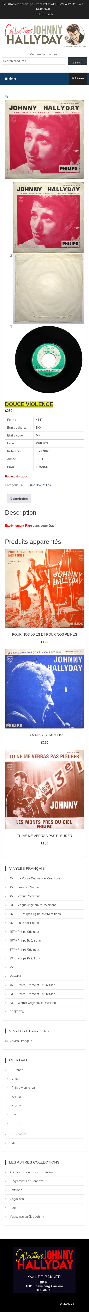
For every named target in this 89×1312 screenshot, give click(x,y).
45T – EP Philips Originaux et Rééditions (35, 914)
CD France (16, 1070)
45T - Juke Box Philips (36, 485)
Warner (16, 1096)
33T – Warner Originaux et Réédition (33, 1003)
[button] (7, 97)
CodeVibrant (67, 1304)
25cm (13, 967)
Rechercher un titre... (44, 54)
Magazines (17, 1199)
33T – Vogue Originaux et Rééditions (33, 905)
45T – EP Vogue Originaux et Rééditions (35, 878)
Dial (14, 1114)
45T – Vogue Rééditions (25, 896)
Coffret (16, 1123)
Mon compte (46, 14)
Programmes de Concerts (26, 1181)
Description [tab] (19, 499)
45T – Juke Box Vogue (24, 887)
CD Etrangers (18, 1134)
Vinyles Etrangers (21, 1041)
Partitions (16, 1190)
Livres (13, 1207)
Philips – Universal (23, 1087)
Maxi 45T (16, 976)
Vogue (16, 1078)
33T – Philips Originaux (25, 949)
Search (77, 62)
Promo (16, 1105)
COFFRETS (17, 1011)
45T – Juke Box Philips (24, 922)
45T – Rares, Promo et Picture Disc (32, 985)
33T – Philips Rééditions (25, 958)
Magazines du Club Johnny (27, 1216)
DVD (12, 1143)
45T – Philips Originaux (25, 931)
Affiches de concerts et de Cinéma (32, 1172)
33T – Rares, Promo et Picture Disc (32, 994)
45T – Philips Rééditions (25, 940)
